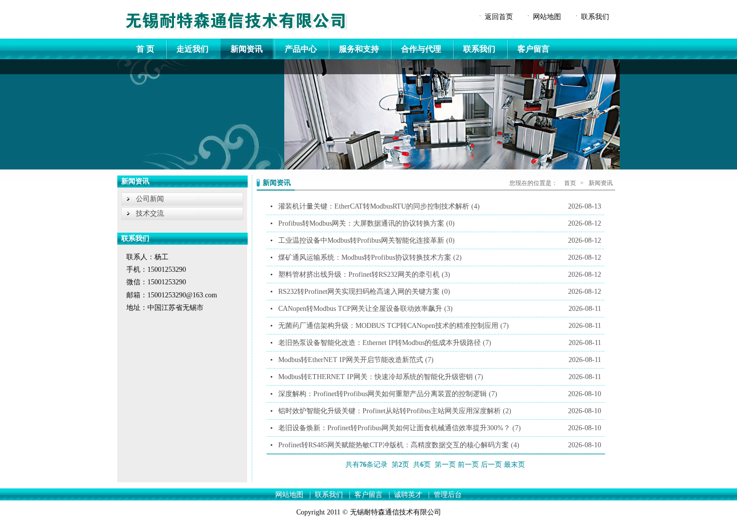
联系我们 (595, 17)
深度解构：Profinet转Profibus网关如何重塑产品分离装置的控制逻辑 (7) (439, 394)
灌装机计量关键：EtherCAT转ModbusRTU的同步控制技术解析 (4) (439, 206)
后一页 (491, 464)
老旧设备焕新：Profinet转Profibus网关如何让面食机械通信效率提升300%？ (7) (439, 428)
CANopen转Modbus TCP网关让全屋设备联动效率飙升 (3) (439, 308)
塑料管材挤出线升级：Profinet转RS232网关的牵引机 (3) (439, 274)
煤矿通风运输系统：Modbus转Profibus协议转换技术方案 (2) (439, 257)
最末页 (514, 464)
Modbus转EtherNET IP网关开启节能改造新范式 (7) (439, 360)
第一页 (445, 464)
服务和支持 (359, 49)
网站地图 (547, 17)
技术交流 (150, 213)
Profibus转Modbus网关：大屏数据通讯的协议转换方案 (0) (439, 223)
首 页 (145, 49)
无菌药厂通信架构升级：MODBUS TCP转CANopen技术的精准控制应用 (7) (439, 325)
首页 (570, 183)
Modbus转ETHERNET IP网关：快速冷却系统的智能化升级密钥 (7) (439, 377)
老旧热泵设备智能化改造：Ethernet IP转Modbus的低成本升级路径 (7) (439, 342)
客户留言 (533, 49)
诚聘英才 (408, 494)
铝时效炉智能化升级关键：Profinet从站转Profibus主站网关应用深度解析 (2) (439, 411)
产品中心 (301, 49)
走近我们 (192, 49)
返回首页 (499, 17)
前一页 (468, 464)
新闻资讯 (247, 49)
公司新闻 (150, 199)
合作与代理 (421, 49)
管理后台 (448, 494)
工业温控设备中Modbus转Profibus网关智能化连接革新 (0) (439, 240)
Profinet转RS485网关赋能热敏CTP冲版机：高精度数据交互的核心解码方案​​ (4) (439, 445)
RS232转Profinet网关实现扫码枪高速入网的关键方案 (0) (439, 291)
